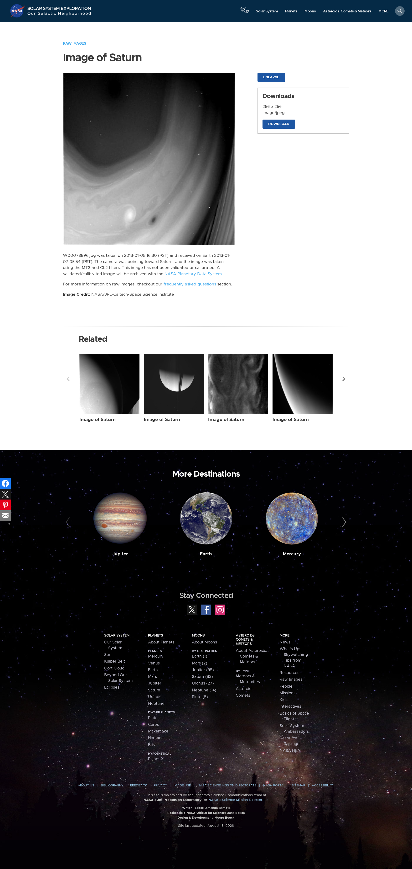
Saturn (154, 690)
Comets (243, 695)
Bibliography (112, 785)
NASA (18, 10)
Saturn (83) (202, 677)
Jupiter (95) (203, 670)
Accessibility (323, 785)
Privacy (160, 785)
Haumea (156, 738)
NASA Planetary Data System (193, 274)
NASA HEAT (291, 751)
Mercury (292, 554)
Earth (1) (199, 656)
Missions (287, 693)
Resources (289, 673)
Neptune (156, 704)
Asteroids (244, 689)
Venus (154, 663)
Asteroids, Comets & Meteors (245, 640)
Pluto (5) (200, 697)
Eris (151, 745)
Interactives (290, 706)
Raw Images (74, 43)
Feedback (138, 785)
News (285, 642)
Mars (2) (199, 663)
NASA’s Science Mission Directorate (238, 800)
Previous (68, 379)
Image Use (182, 785)
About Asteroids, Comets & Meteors (251, 656)
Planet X (156, 759)
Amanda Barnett (217, 808)
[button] (383, 11)
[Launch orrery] (244, 12)
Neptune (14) (204, 690)
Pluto (153, 718)
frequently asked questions (190, 284)
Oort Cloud (114, 668)
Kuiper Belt (114, 661)
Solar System (116, 635)
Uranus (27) (203, 683)
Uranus (154, 697)
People (286, 686)
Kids (284, 700)
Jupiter (120, 554)
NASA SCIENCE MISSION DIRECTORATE (227, 785)
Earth (206, 554)
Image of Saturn (97, 419)
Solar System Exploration (59, 7)
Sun (107, 655)
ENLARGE (271, 77)
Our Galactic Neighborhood (59, 14)
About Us (86, 785)
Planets (155, 635)
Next (344, 379)
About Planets (161, 642)
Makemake (158, 731)
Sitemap (298, 785)
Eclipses (111, 687)
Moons (198, 635)
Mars (152, 677)
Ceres (153, 725)
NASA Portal (274, 785)
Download (278, 124)
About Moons (204, 642)
